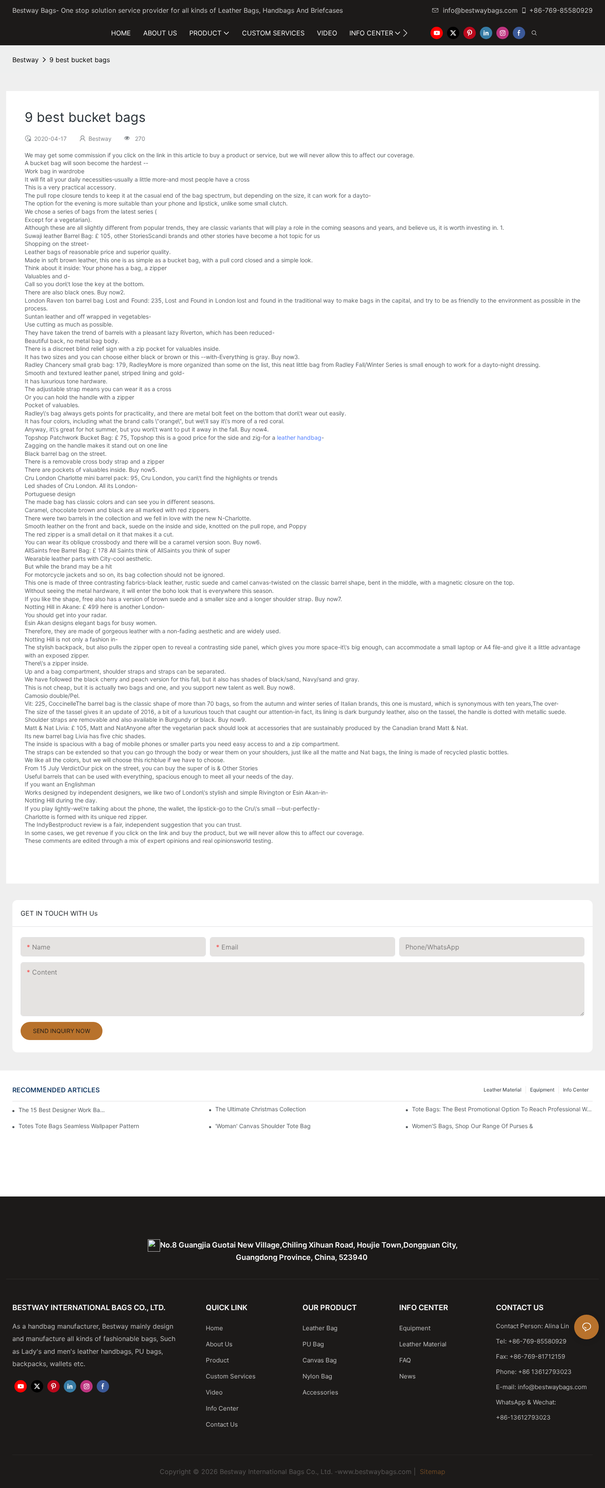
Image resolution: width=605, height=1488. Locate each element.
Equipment (542, 1090)
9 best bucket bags (79, 60)
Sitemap (431, 1471)
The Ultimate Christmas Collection (260, 1109)
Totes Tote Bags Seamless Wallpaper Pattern (79, 1125)
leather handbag (299, 437)
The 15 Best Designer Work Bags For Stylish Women (62, 1109)
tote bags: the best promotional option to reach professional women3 (502, 1109)
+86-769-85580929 (561, 10)
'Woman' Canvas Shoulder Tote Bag (263, 1125)
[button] (405, 33)
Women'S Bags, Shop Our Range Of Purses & (472, 1125)
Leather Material (502, 1090)
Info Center (576, 1090)
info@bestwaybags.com (480, 10)
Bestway (25, 60)
